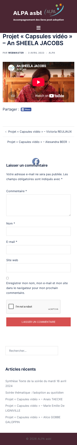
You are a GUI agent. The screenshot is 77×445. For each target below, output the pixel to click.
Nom (10, 223)
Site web (12, 260)
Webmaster (16, 52)
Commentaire (16, 191)
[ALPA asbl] (38, 12)
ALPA (52, 52)
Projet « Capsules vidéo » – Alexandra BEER (37, 142)
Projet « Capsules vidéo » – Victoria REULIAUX (40, 131)
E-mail (11, 242)
